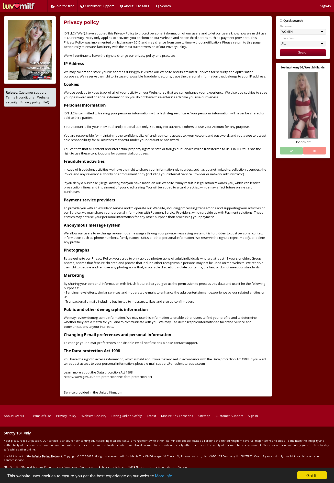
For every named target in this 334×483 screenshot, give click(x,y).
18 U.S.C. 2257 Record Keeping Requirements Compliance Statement (49, 467)
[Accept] (291, 150)
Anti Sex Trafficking (111, 467)
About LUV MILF (136, 6)
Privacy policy (31, 102)
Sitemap (204, 416)
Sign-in (325, 6)
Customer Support (99, 6)
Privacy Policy (66, 416)
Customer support (32, 92)
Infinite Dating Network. (47, 456)
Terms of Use (41, 416)
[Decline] (314, 150)
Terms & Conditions (161, 467)
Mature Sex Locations (177, 416)
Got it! (312, 475)
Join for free (64, 6)
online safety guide (296, 445)
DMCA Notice (136, 467)
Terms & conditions (20, 97)
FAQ (46, 102)
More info (163, 475)
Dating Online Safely (126, 416)
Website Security (93, 416)
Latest (151, 416)
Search (165, 6)
